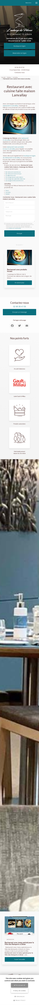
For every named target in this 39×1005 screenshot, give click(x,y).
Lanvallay (15, 77)
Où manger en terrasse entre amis (14, 180)
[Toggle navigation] (36, 3)
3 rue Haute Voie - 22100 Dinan (20, 70)
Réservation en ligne (19, 53)
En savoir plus (19, 283)
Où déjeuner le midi (11, 175)
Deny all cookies (20, 991)
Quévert (8, 194)
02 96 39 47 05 (19, 67)
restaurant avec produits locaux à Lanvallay (13, 148)
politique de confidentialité (15, 228)
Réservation (28, 3)
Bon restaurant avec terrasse (13, 172)
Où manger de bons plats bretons (14, 177)
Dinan (7, 190)
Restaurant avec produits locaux (17, 270)
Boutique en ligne (19, 46)
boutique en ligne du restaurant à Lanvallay (19, 157)
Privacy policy (20, 1000)
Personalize (20, 996)
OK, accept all (20, 985)
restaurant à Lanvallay (10, 106)
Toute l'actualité (19, 959)
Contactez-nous (19, 72)
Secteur (9, 77)
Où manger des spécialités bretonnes (15, 179)
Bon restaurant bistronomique (13, 174)
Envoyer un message (19, 312)
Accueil (3, 77)
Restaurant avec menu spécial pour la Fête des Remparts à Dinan (19, 943)
